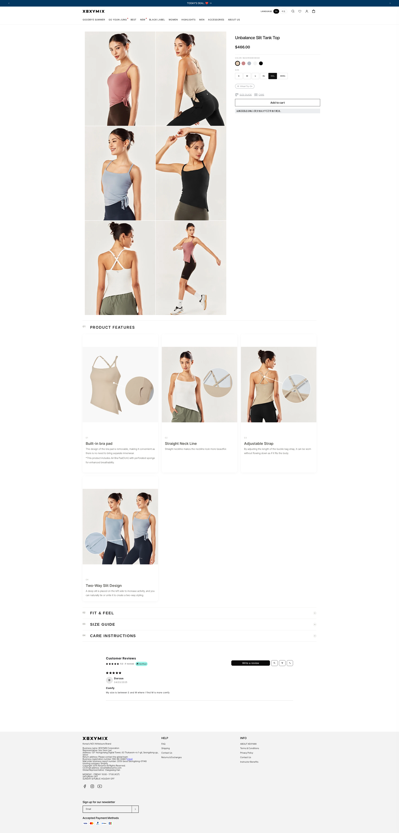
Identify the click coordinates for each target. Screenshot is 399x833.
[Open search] (274, 663)
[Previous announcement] (8, 3)
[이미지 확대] (150, 121)
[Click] (130, 759)
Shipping (165, 748)
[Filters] (282, 663)
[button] (173, 19)
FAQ (163, 744)
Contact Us (166, 753)
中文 (284, 11)
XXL (274, 76)
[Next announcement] (390, 3)
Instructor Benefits (249, 762)
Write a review (250, 663)
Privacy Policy (246, 753)
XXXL (284, 76)
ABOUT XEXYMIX (248, 744)
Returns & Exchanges (171, 757)
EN (276, 11)
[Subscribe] (135, 809)
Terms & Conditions (249, 748)
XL (265, 76)
